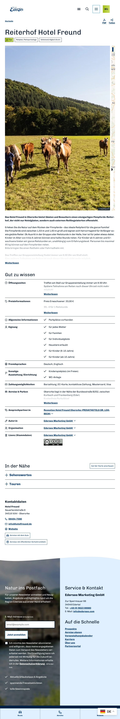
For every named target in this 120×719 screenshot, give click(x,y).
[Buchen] (106, 9)
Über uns (70, 642)
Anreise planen (73, 632)
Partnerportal (73, 646)
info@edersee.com (83, 611)
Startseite (9, 21)
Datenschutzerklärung (32, 663)
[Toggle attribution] (111, 169)
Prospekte (71, 628)
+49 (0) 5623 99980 (80, 608)
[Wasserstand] (79, 9)
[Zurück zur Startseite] (17, 9)
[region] (113, 128)
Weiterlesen (12, 262)
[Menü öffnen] (96, 9)
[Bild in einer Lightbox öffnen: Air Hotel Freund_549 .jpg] (57, 128)
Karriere (70, 639)
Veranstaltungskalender (79, 635)
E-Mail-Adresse (19, 616)
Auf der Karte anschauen (102, 466)
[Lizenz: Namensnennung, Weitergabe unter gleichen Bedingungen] (53, 444)
